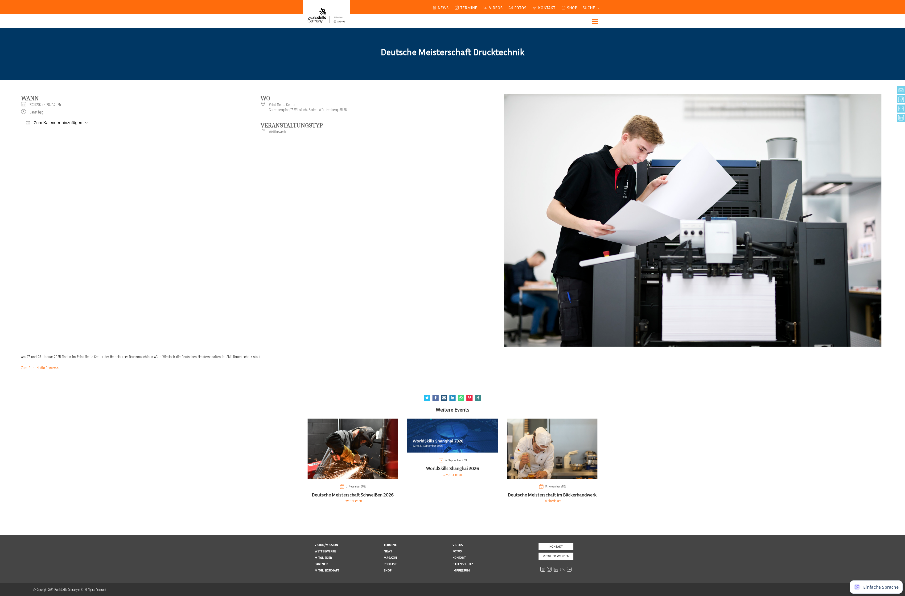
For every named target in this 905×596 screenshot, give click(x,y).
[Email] (444, 398)
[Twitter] (427, 398)
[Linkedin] (452, 398)
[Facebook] (435, 398)
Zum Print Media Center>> (40, 367)
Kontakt (556, 546)
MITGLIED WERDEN (556, 556)
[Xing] (478, 398)
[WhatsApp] (461, 398)
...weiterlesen (352, 500)
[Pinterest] (469, 398)
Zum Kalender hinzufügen (57, 122)
